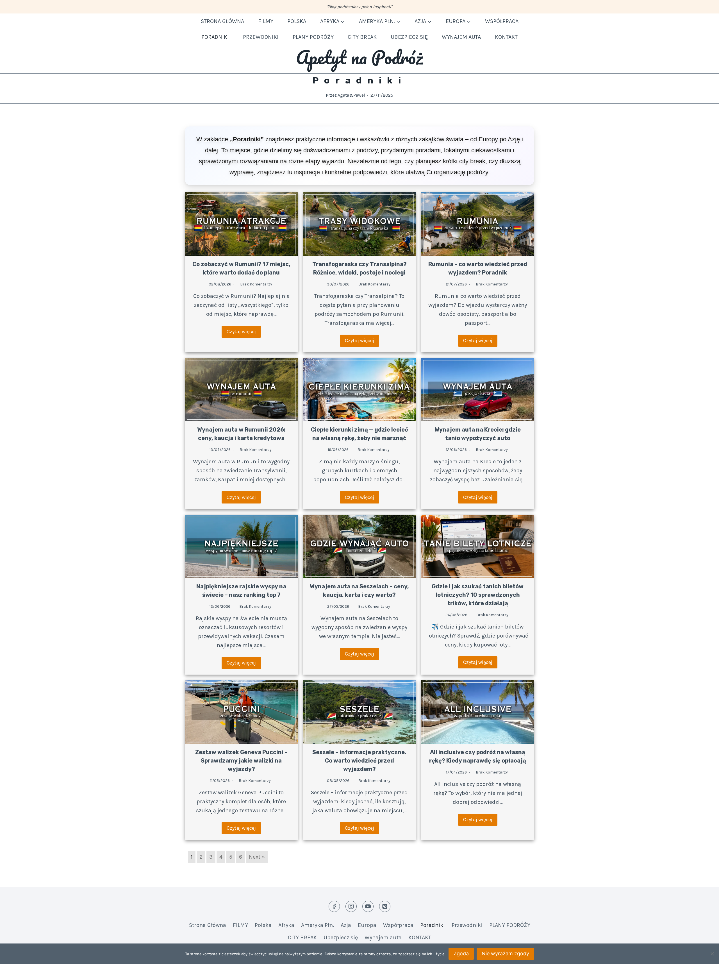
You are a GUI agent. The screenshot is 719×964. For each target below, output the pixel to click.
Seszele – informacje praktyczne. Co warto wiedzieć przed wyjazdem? (359, 760)
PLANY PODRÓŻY (313, 37)
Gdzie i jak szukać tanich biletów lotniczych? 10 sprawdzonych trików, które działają (478, 595)
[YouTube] (368, 906)
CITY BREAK (362, 37)
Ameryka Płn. (317, 925)
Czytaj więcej (241, 331)
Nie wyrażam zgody (505, 953)
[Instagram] (351, 906)
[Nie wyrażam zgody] (712, 953)
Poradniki (215, 37)
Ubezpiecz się (409, 37)
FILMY (265, 21)
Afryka (286, 925)
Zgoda (461, 953)
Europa (367, 925)
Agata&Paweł (351, 95)
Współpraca (501, 21)
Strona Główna (222, 21)
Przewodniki (261, 37)
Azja (346, 925)
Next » (257, 857)
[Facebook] (334, 906)
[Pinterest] (384, 906)
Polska (296, 21)
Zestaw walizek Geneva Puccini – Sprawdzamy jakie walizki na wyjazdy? (241, 760)
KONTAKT (506, 37)
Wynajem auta (461, 37)
